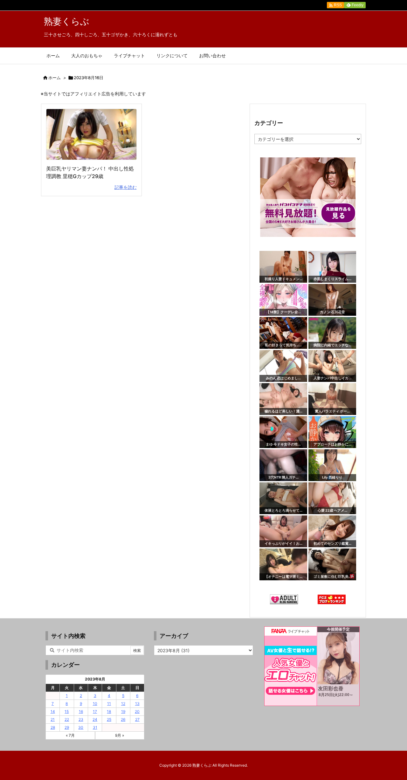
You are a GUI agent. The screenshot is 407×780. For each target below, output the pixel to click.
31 (95, 727)
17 (95, 711)
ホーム (54, 77)
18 (109, 711)
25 (109, 719)
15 (67, 711)
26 (123, 719)
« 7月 (70, 735)
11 (109, 703)
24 (95, 719)
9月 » (119, 735)
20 (137, 711)
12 (123, 703)
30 (80, 727)
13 (137, 703)
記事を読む (125, 187)
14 (53, 711)
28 (53, 727)
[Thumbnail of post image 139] (91, 134)
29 (67, 727)
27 (137, 719)
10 (95, 703)
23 (81, 719)
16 (81, 711)
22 (67, 719)
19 (123, 711)
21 (53, 719)
